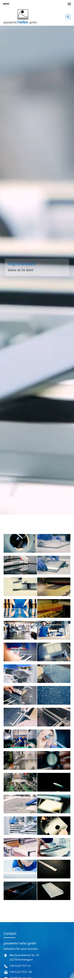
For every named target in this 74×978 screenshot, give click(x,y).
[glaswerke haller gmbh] (20, 17)
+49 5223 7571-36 (20, 972)
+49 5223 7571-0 (19, 965)
